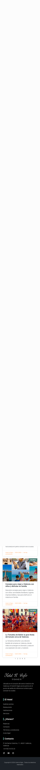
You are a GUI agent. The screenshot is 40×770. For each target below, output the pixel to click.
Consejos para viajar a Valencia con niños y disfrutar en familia (19, 585)
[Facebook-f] (4, 753)
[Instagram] (13, 753)
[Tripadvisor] (8, 753)
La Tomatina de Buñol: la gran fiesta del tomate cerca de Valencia (19, 636)
